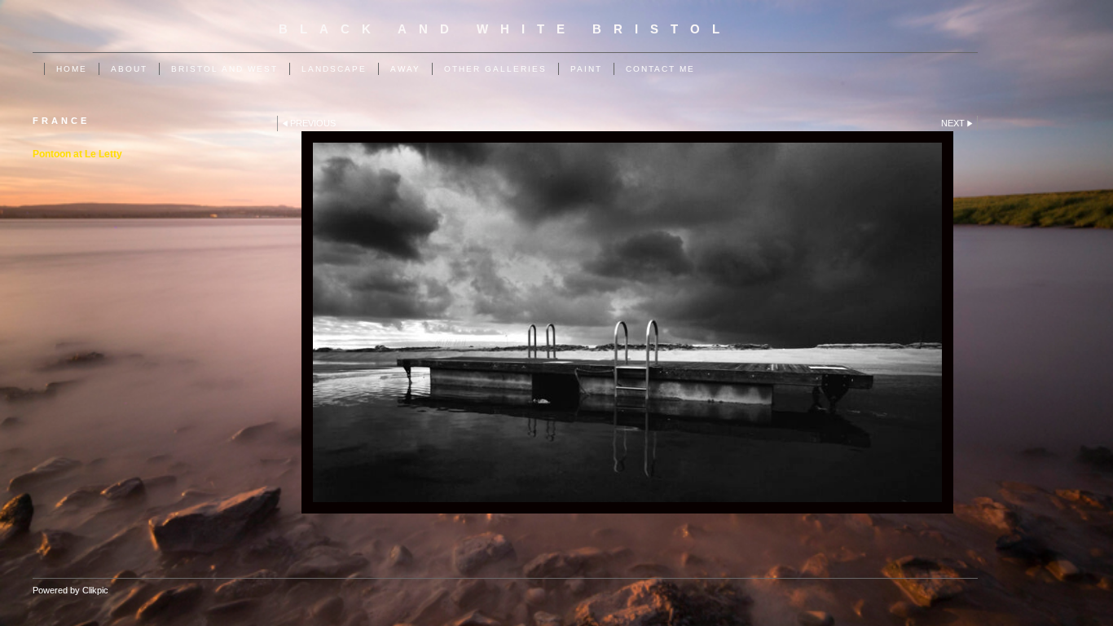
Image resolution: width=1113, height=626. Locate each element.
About (129, 68)
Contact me (660, 68)
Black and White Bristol (505, 29)
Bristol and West (224, 68)
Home (71, 68)
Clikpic (95, 590)
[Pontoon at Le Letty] (627, 322)
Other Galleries (495, 68)
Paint (586, 68)
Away (405, 68)
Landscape (334, 68)
